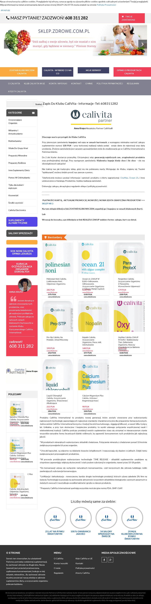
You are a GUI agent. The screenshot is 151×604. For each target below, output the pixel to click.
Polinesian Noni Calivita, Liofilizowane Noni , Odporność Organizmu (57, 281)
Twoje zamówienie (128, 18)
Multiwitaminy (14, 141)
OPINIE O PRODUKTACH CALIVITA (129, 72)
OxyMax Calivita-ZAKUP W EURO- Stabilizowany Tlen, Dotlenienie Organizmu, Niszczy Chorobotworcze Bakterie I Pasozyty (129, 340)
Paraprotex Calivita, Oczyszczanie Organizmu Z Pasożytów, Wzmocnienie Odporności (129, 282)
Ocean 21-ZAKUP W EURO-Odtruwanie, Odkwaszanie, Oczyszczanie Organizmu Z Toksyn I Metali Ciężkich (93, 282)
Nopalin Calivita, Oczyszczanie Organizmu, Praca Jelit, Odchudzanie (92, 340)
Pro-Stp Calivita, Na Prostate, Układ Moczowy (57, 338)
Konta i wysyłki (58, 83)
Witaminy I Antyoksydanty (15, 132)
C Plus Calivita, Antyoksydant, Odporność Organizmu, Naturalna (21, 483)
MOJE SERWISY (93, 70)
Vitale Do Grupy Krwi (18, 148)
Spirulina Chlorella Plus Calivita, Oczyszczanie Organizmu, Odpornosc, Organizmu (19, 418)
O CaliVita (14, 83)
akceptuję (5, 10)
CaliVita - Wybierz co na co (58, 72)
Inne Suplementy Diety (19, 170)
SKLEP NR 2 (47, 203)
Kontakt (76, 83)
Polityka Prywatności (106, 5)
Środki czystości (15, 202)
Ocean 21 (133, 177)
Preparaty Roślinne (17, 163)
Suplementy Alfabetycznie (17, 221)
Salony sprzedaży (20, 233)
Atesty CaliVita (17, 91)
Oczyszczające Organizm (15, 121)
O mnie (89, 83)
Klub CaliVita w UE (34, 83)
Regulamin (133, 83)
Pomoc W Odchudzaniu (19, 177)
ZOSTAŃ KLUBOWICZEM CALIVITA (21, 72)
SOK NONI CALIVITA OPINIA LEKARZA (21, 252)
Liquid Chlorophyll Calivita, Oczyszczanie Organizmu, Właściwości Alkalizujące (57, 399)
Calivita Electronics (17, 210)
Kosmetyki (13, 195)
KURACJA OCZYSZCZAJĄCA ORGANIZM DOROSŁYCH (22, 268)
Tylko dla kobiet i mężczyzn (16, 186)
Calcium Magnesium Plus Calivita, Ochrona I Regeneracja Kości (20, 454)
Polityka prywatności (110, 83)
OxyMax (124, 177)
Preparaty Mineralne (17, 155)
